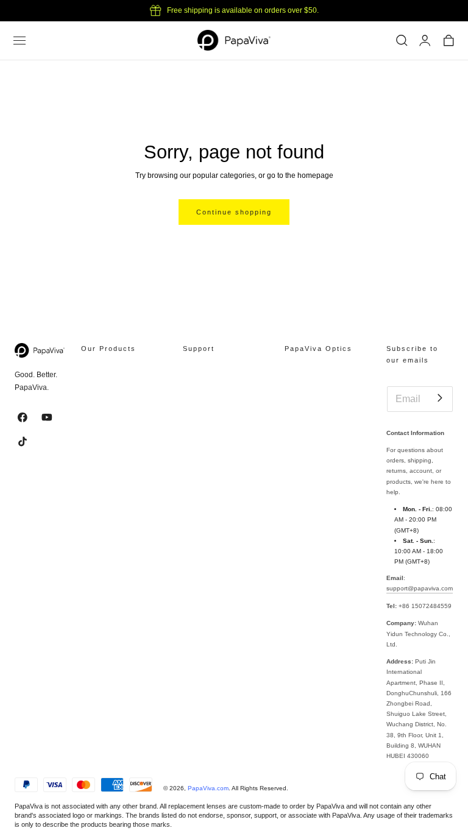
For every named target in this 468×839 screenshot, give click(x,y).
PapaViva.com (208, 788)
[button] (19, 40)
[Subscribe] (439, 398)
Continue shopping (234, 212)
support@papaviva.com (419, 588)
